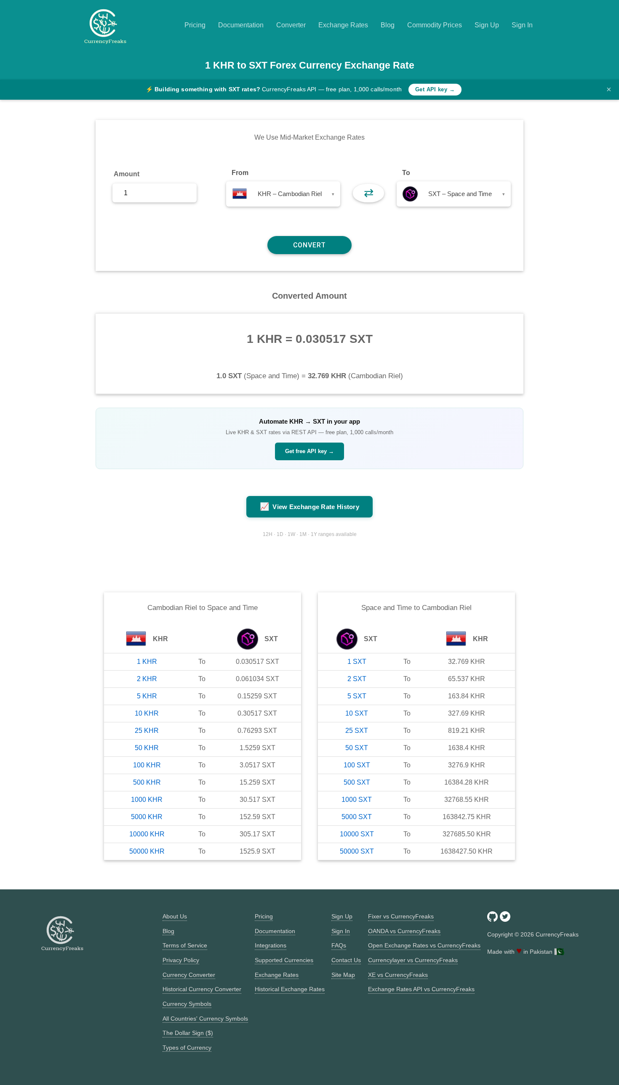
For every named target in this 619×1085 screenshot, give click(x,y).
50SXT (356, 747)
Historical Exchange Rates (290, 989)
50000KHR (147, 851)
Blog (388, 25)
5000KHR (147, 816)
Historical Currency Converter (202, 989)
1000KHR (147, 799)
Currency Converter (189, 974)
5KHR (147, 696)
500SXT (357, 782)
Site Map (343, 974)
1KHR (147, 661)
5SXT (356, 696)
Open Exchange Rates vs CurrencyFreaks (424, 945)
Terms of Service (185, 945)
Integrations (270, 945)
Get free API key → (309, 451)
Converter (291, 25)
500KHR (147, 782)
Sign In (522, 25)
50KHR (147, 747)
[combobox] (283, 194)
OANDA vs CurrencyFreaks (404, 931)
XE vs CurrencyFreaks (398, 974)
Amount (126, 174)
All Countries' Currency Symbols (205, 1018)
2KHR (147, 678)
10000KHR (147, 834)
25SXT (356, 730)
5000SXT (357, 816)
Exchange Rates (343, 25)
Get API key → (435, 89)
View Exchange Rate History (309, 506)
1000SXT (357, 799)
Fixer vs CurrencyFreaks (401, 916)
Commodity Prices (434, 25)
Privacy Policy (181, 960)
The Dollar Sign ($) (188, 1032)
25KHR (147, 730)
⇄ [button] (369, 192)
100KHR (147, 765)
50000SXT (357, 851)
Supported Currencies (284, 960)
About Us (175, 916)
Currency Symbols (187, 1003)
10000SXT (357, 834)
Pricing (194, 25)
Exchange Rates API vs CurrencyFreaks (421, 989)
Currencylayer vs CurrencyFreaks (413, 960)
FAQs (338, 945)
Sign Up (487, 25)
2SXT (356, 678)
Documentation (241, 25)
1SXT (356, 661)
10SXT (356, 713)
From (240, 172)
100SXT (357, 765)
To (406, 172)
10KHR (147, 713)
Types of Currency (187, 1047)
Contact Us (346, 960)
